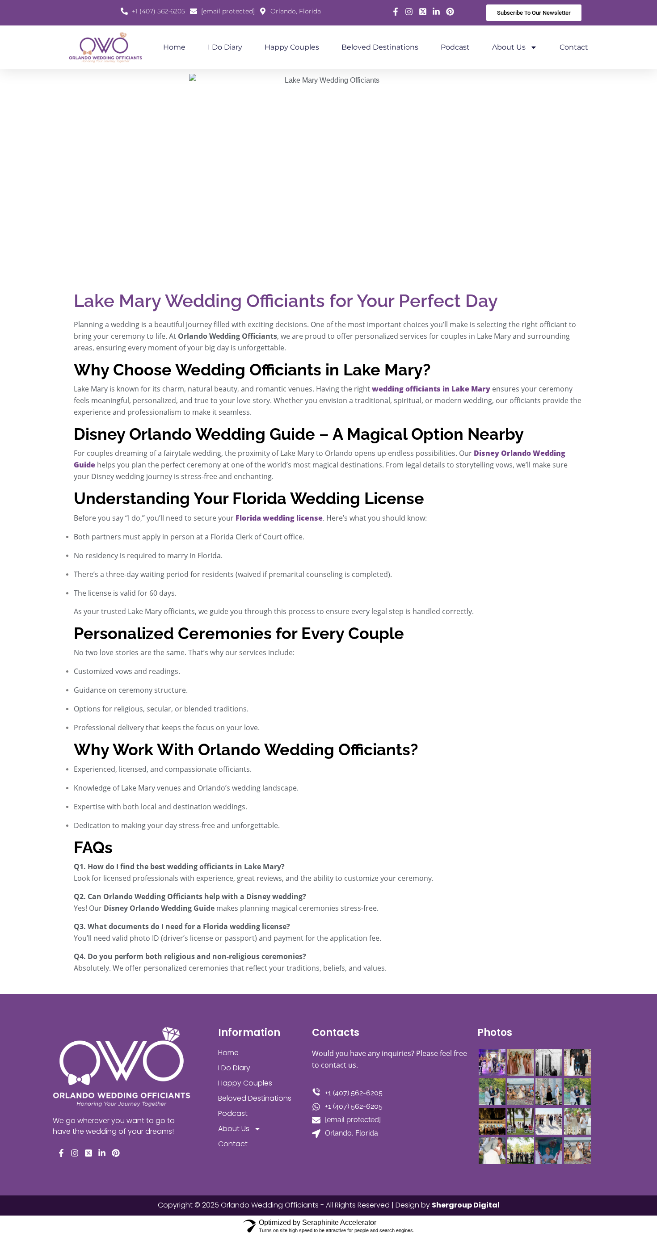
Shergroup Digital (466, 1205)
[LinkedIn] (436, 12)
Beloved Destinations (379, 47)
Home (174, 47)
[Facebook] (396, 12)
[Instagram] (409, 12)
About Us (509, 47)
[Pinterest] (450, 12)
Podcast (455, 47)
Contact (574, 47)
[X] (423, 12)
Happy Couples (292, 47)
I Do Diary (225, 47)
